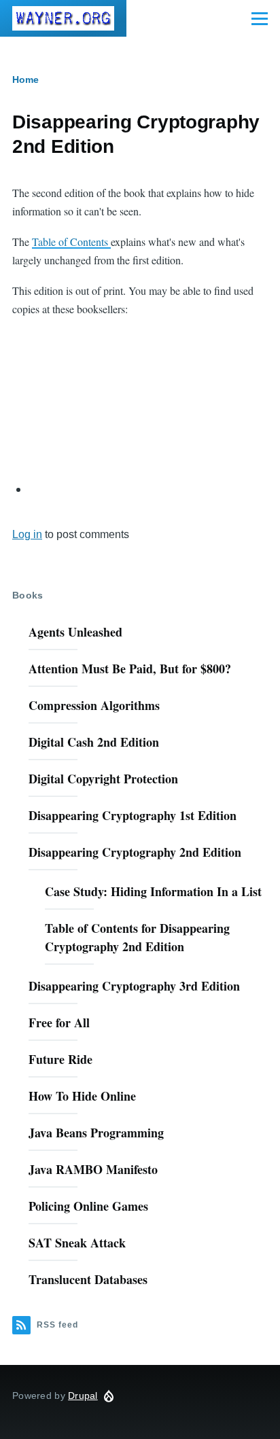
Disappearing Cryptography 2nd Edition (135, 852)
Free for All (59, 1022)
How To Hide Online (82, 1096)
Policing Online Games (88, 1206)
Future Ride (60, 1059)
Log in (27, 534)
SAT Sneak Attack (77, 1242)
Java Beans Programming (96, 1132)
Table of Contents (71, 241)
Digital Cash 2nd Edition (94, 742)
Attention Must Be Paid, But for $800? (130, 668)
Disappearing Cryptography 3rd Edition (134, 986)
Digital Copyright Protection (103, 778)
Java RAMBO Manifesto (93, 1169)
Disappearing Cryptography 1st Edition (133, 815)
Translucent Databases (88, 1279)
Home (25, 79)
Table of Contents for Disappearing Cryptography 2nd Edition (137, 937)
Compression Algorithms (94, 705)
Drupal (83, 1395)
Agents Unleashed (75, 632)
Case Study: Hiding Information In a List (153, 891)
